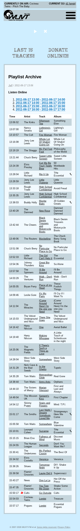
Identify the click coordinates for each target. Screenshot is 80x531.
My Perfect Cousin (45, 452)
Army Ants (44, 381)
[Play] (35, 31)
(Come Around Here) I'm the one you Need (45, 306)
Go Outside (45, 493)
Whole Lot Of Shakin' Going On (44, 142)
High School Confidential (45, 188)
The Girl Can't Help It (45, 257)
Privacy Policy (63, 527)
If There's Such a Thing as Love (44, 349)
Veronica (43, 459)
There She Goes (44, 319)
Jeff (10, 85)
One (41, 327)
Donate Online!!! (58, 53)
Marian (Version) (44, 389)
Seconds (44, 445)
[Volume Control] (46, 31)
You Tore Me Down (44, 487)
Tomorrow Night (44, 466)
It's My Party (42, 295)
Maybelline (45, 238)
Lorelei (42, 498)
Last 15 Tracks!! (23, 53)
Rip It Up (44, 174)
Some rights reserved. (47, 527)
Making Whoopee (44, 337)
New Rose (44, 210)
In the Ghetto (42, 368)
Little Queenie (43, 181)
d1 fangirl (71, 3)
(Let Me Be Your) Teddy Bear (45, 166)
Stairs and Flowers (44, 404)
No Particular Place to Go (45, 248)
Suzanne (44, 431)
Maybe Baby (42, 202)
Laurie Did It (45, 473)
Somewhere (45, 359)
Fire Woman (45, 134)
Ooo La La (44, 480)
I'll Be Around (43, 271)
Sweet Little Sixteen (45, 157)
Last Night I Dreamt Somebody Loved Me (45, 414)
